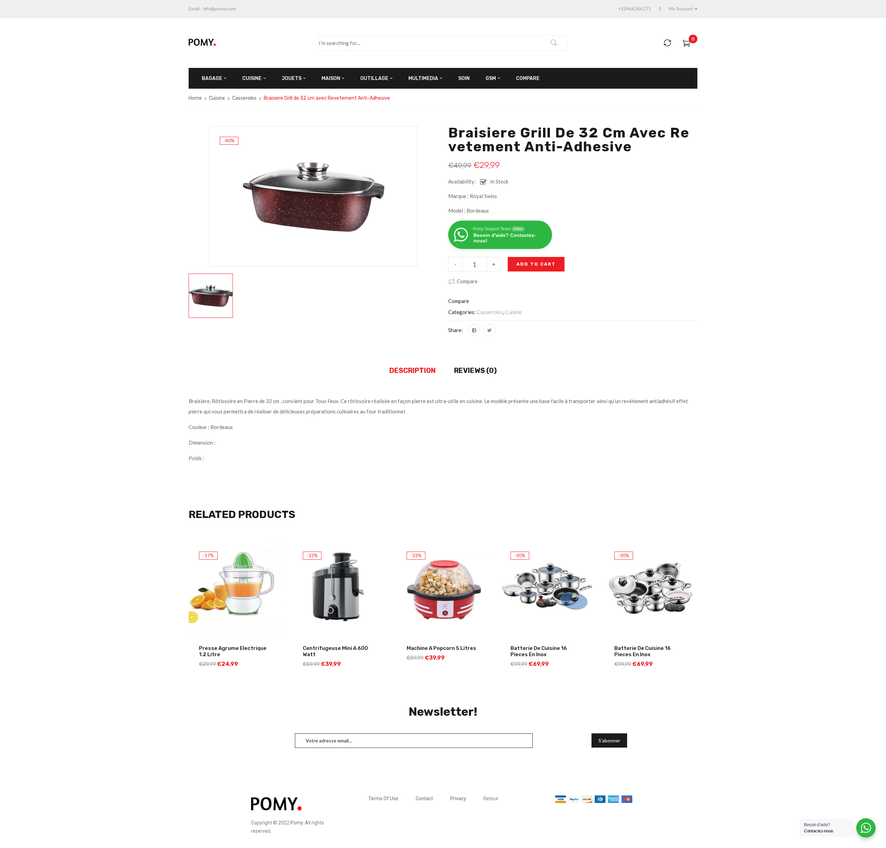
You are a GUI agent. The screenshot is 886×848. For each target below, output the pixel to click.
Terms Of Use (383, 798)
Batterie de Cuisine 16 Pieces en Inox (538, 651)
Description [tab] (412, 370)
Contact (424, 798)
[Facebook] (474, 330)
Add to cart (536, 264)
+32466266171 (634, 8)
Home (195, 98)
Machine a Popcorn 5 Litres (441, 648)
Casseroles (244, 98)
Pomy (296, 822)
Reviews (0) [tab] (475, 370)
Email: (194, 8)
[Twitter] (489, 330)
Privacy (458, 798)
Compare (467, 281)
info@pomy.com (219, 8)
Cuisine (217, 98)
